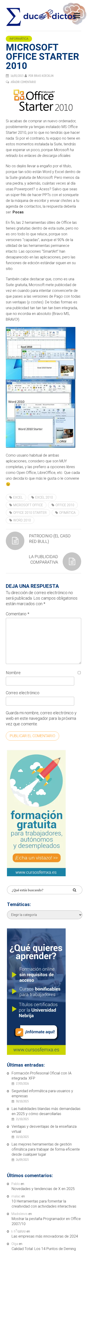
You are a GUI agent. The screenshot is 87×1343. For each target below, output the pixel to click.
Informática (19, 38)
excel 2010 (44, 497)
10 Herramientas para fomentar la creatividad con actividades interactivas (44, 1203)
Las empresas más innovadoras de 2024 (45, 1236)
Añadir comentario (23, 82)
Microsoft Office (28, 505)
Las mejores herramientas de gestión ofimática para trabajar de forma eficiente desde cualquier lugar (46, 1149)
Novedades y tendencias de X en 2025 (43, 1189)
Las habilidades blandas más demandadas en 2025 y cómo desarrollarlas (46, 1111)
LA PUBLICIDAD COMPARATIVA (43, 559)
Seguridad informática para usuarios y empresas (42, 1093)
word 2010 (22, 520)
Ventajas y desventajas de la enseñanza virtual (44, 1129)
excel (18, 497)
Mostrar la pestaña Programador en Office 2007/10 (46, 1221)
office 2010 (64, 505)
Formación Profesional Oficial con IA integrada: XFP (41, 1075)
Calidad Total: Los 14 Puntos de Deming (44, 1249)
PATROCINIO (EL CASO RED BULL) (50, 538)
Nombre (13, 672)
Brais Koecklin (44, 76)
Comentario (17, 613)
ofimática (67, 512)
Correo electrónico (22, 692)
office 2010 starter (30, 512)
